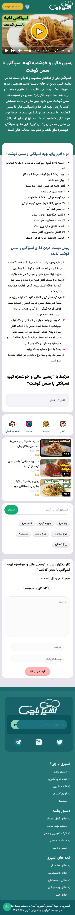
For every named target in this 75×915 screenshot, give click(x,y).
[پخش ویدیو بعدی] (13, 50)
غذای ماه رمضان (57, 880)
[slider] (37, 46)
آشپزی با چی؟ (61, 6)
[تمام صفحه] (56, 50)
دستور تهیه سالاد (57, 826)
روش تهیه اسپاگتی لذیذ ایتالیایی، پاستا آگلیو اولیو (26, 484)
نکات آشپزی (60, 786)
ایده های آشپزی (57, 779)
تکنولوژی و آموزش (41, 910)
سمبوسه (23, 534)
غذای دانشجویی (57, 873)
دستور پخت (60, 772)
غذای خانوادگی (58, 865)
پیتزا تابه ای (61, 544)
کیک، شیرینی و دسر (55, 833)
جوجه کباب (45, 523)
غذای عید (61, 895)
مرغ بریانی (40, 534)
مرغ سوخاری (60, 534)
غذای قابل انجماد (57, 819)
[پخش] (6, 50)
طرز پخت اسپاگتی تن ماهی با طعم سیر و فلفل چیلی (24, 444)
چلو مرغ (63, 523)
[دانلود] (63, 50)
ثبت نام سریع (13, 6)
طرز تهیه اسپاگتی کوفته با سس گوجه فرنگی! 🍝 (23, 464)
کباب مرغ (27, 523)
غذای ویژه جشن (57, 887)
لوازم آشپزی (60, 794)
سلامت (62, 801)
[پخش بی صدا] (20, 50)
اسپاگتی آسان (56, 401)
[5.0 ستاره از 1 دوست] (69, 50)
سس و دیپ (60, 848)
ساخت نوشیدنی (58, 840)
